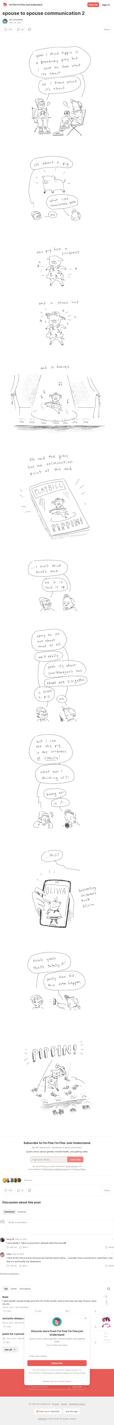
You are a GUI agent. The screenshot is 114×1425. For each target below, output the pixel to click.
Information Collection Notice (56, 1372)
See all (8, 1349)
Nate (5, 1297)
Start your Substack (49, 1411)
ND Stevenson (16, 20)
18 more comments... (10, 1274)
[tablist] (15, 1212)
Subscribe (93, 4)
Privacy (55, 1404)
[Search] (109, 1289)
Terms (64, 1404)
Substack (42, 1418)
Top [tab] (6, 1288)
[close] (85, 1318)
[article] (57, 1304)
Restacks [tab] (22, 1211)
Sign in (106, 4)
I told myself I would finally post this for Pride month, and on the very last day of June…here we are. (49, 1302)
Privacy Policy (79, 1372)
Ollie (9, 1253)
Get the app (72, 1411)
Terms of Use (71, 1370)
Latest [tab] (14, 1288)
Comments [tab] (9, 1211)
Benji (9, 1239)
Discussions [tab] (25, 1288)
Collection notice (77, 1404)
